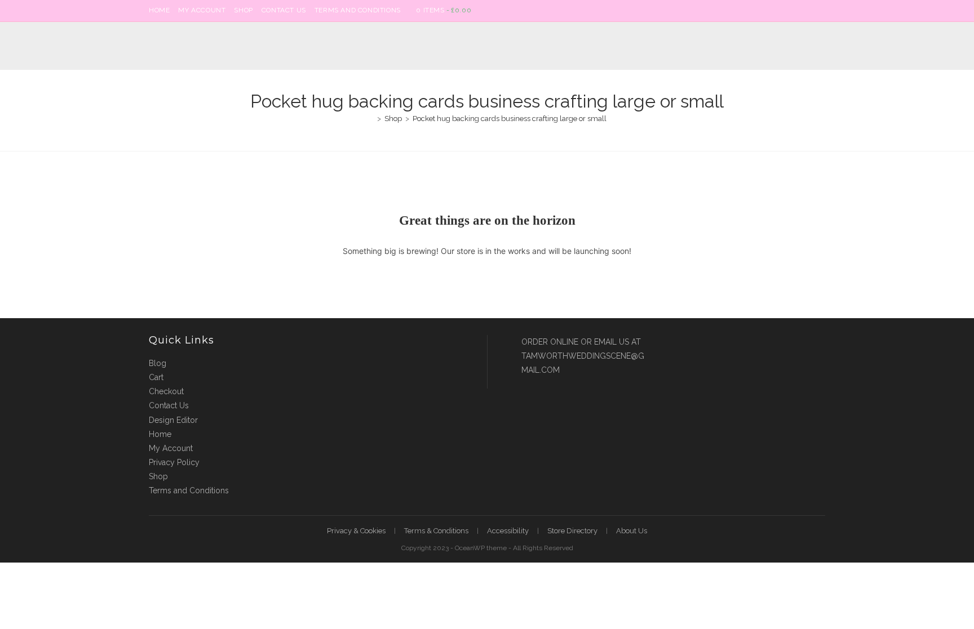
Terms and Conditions (358, 10)
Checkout (166, 391)
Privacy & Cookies (356, 531)
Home (159, 10)
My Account (201, 10)
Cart (156, 377)
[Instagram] (820, 10)
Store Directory (572, 531)
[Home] (371, 118)
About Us (631, 531)
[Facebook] (809, 10)
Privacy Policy (174, 462)
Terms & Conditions (436, 531)
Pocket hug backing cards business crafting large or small (509, 118)
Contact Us (284, 10)
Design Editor (173, 420)
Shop (243, 10)
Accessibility (508, 531)
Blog (157, 363)
